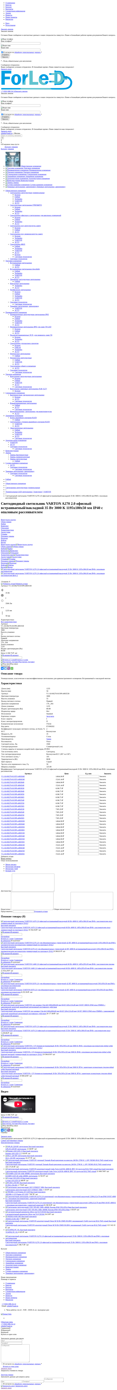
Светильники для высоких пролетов (24, 343)
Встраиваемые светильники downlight (25, 269)
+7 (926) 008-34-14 (8, 91)
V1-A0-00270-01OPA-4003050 (13, 827)
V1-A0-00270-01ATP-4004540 (12, 785)
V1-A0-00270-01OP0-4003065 (12, 797)
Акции (8, 13)
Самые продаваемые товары (12, 1141)
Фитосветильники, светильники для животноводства (31, 411)
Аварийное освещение (34, 176)
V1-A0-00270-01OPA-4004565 (13, 854)
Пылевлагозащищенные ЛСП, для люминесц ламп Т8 (31, 335)
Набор (3, 549)
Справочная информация (15, 11)
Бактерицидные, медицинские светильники (27, 395)
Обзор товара (6, 547)
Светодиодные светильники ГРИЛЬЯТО (26, 205)
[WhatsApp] (12, 668)
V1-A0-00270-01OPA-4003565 (13, 842)
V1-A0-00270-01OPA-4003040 (13, 824)
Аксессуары (5, 557)
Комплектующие (27, 181)
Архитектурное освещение (39, 178)
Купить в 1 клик (21, 660)
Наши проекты (11, 17)
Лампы (16, 183)
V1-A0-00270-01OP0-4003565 (12, 806)
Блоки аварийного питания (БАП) (23, 418)
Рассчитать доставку (27, 662)
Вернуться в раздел (8, 544)
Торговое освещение (32, 168)
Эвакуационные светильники (21, 428)
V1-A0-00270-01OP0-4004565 (12, 818)
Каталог (8, 7)
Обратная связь (7, 1322)
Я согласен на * (22, 1364)
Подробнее (5, 937)
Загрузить (50, 716)
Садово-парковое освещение (41, 185)
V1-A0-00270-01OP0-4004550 (12, 815)
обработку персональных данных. (27, 52)
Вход (7, 23)
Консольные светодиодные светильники (26, 376)
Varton (48, 739)
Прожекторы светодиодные (21, 358)
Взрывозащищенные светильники (23, 403)
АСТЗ (17, 203)
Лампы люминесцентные (20, 457)
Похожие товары (7, 561)
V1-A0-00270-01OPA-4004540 (13, 848)
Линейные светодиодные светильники (25, 279)
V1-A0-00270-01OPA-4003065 (13, 830)
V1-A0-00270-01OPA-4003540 (13, 836)
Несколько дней (11, 869)
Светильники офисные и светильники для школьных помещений (35, 215)
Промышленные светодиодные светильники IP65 (29, 314)
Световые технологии (23, 257)
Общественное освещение (31, 166)
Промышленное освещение (40, 170)
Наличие (4, 563)
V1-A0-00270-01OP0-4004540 (12, 812)
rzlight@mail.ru (6, 133)
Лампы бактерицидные (19, 455)
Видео (3, 567)
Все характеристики (9, 622)
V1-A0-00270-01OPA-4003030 (13, 821)
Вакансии (9, 19)
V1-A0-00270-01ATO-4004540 (13, 779)
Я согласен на (22, 52)
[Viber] (8, 668)
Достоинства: (6, 891)
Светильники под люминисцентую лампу (26, 234)
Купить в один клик (11, 1366)
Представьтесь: (7, 911)
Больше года (10, 871)
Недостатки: (6, 909)
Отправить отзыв (41, 911)
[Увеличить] (58, 571)
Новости (8, 15)
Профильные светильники (20, 290)
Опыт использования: (9, 861)
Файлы (3, 565)
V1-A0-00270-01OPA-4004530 (13, 845)
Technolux (18, 199)
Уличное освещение (31, 172)
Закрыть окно (6, 69)
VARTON (18, 201)
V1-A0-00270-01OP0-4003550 (12, 803)
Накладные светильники (19, 283)
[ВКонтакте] (2, 668)
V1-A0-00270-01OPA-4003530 (13, 833)
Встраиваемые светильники (21, 263)
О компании (10, 3)
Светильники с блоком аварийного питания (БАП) (30, 422)
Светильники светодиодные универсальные (27, 193)
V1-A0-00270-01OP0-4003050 (12, 794)
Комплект (5, 551)
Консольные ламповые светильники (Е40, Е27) (28, 389)
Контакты (9, 9)
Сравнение (18, 939)
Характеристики (7, 555)
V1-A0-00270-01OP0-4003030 (12, 788)
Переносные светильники (20, 354)
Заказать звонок (7, 29)
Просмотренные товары (10, 1143)
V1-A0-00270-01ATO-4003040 (13, 776)
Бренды (8, 5)
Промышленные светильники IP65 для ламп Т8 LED (30, 327)
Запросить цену (21, 1386)
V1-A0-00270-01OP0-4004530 (12, 809)
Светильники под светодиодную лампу (25, 226)
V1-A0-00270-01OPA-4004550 (13, 851)
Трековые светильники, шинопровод (51, 187)
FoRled (17, 197)
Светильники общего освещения (23, 366)
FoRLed (18, 347)
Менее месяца (10, 865)
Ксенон (17, 195)
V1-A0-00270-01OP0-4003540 (12, 800)
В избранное (6, 941)
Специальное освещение (36, 174)
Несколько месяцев (12, 867)
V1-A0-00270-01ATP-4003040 (12, 782)
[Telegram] (5, 668)
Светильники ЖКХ (17, 244)
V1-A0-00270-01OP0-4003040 (12, 791)
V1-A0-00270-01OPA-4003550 (13, 839)
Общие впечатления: (62, 909)
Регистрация (10, 25)
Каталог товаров (11, 147)
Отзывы (4, 559)
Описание (5, 553)
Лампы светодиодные (18, 459)
